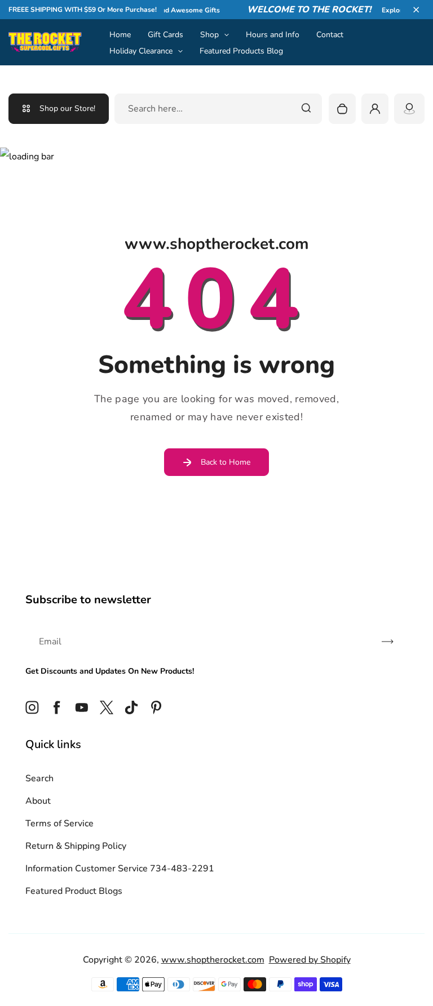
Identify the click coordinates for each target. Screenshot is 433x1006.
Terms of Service (59, 823)
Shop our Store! (67, 108)
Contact (329, 34)
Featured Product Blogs (73, 891)
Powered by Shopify (310, 960)
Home (120, 34)
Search (39, 778)
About (38, 801)
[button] (416, 9)
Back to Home (225, 462)
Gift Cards (165, 34)
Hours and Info (272, 34)
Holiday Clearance (141, 51)
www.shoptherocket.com (212, 960)
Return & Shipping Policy (75, 846)
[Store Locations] (409, 109)
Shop (209, 34)
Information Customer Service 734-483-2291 (119, 868)
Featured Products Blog (241, 51)
